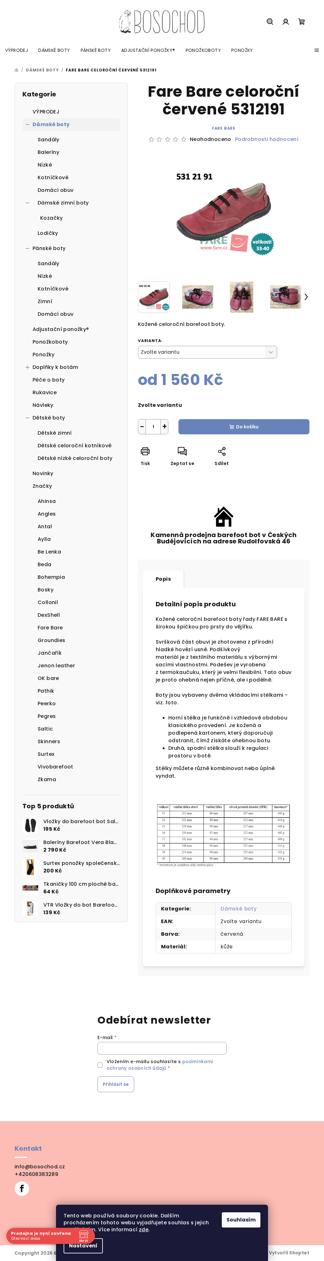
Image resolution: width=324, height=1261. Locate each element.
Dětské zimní (55, 433)
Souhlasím (241, 1219)
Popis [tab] (163, 579)
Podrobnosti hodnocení (266, 139)
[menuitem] (16, 50)
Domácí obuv (55, 190)
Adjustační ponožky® (61, 329)
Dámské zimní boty (63, 202)
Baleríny (48, 152)
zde (143, 1229)
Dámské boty (51, 124)
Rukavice (45, 392)
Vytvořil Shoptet (289, 1253)
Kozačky (51, 218)
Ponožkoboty (50, 342)
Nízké (45, 164)
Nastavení (83, 1245)
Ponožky (44, 354)
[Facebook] (22, 1188)
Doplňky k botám (55, 367)
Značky (42, 486)
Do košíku (247, 427)
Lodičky (48, 233)
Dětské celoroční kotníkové (74, 445)
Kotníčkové (53, 177)
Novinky (43, 473)
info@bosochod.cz (40, 1166)
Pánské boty (49, 248)
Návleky (43, 405)
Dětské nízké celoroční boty (75, 458)
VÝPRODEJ (46, 111)
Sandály (48, 139)
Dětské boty (49, 417)
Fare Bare (223, 128)
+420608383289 (36, 1174)
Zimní (45, 301)
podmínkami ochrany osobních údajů (160, 1064)
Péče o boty (49, 379)
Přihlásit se (116, 1084)
